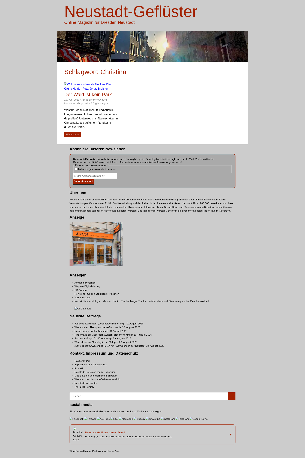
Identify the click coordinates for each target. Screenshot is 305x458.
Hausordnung (82, 360)
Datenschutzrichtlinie (85, 162)
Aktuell (103, 99)
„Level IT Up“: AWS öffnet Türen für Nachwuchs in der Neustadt (109, 345)
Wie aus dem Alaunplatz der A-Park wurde (97, 327)
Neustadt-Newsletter (85, 383)
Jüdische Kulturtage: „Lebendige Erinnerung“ (99, 323)
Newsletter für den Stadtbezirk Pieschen (96, 293)
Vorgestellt (83, 103)
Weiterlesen (72, 134)
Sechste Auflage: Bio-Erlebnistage (93, 338)
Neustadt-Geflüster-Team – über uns (94, 371)
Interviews (70, 103)
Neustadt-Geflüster (131, 11)
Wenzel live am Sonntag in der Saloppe (96, 342)
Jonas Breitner (89, 99)
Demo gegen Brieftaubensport (91, 331)
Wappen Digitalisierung (87, 286)
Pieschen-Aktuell (199, 301)
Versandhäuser (82, 297)
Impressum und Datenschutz (90, 364)
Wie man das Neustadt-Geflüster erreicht (97, 379)
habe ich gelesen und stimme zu (96, 169)
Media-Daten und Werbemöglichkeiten (95, 375)
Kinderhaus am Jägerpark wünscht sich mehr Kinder (103, 334)
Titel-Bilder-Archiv (84, 386)
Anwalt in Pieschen (84, 282)
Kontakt (78, 368)
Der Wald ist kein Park (88, 94)
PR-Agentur (81, 290)
